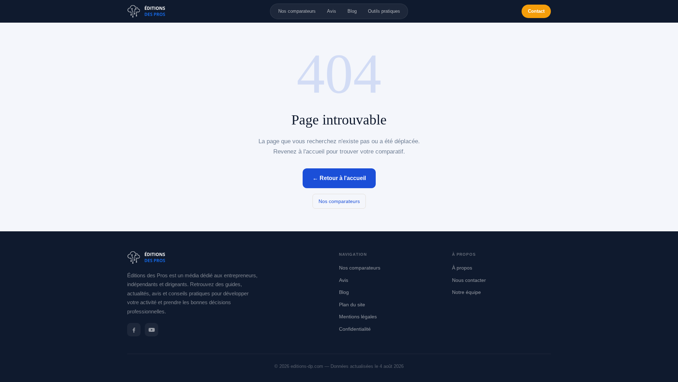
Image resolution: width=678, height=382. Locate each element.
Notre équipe (466, 292)
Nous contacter (469, 280)
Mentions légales (358, 316)
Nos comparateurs (297, 11)
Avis (331, 11)
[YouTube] (151, 329)
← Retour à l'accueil (339, 178)
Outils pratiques (384, 11)
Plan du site (352, 304)
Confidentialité (355, 329)
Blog (352, 11)
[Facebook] (134, 329)
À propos (462, 268)
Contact (536, 11)
